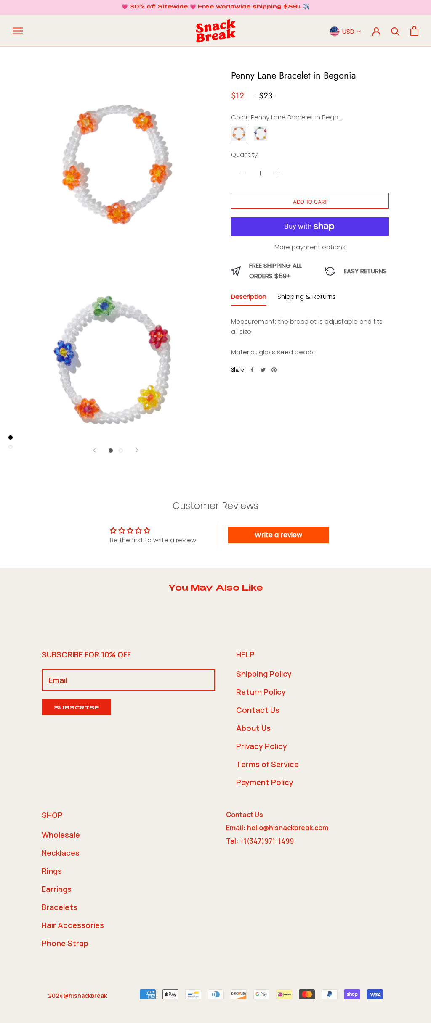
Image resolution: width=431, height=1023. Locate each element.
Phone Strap (65, 943)
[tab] (248, 299)
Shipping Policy (264, 674)
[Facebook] (252, 369)
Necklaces (61, 853)
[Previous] (94, 450)
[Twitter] (263, 369)
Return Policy (261, 692)
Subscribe (76, 708)
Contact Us (257, 710)
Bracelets (59, 907)
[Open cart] (414, 31)
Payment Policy (264, 782)
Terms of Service (267, 764)
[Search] (395, 30)
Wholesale (61, 835)
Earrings (57, 889)
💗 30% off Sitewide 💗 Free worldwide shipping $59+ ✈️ (215, 7)
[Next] (137, 450)
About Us (253, 728)
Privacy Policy (261, 746)
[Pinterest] (274, 369)
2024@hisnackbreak (77, 995)
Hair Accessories (73, 925)
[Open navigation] (18, 30)
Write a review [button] (278, 535)
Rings (52, 871)
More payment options (310, 247)
